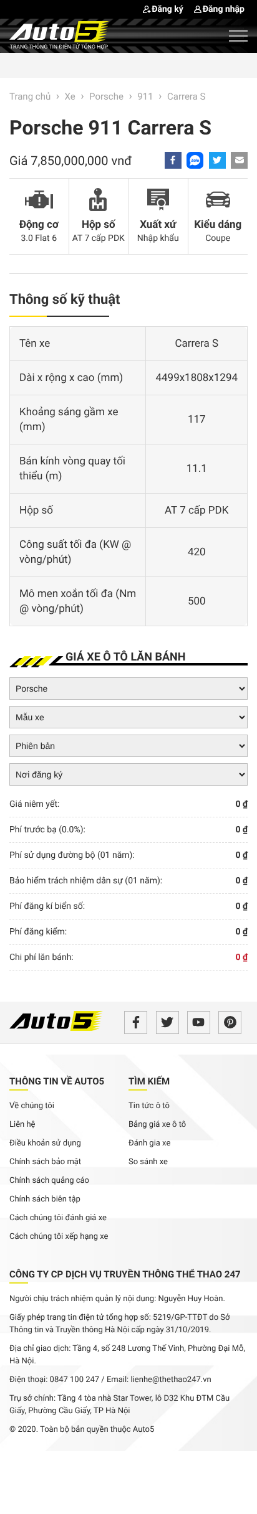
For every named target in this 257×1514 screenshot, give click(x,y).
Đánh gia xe (149, 1143)
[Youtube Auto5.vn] (198, 1022)
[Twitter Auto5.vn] (167, 1022)
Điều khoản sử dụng (45, 1143)
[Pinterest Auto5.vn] (229, 1022)
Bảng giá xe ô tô (157, 1124)
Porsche (106, 96)
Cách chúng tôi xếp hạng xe (59, 1236)
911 (145, 96)
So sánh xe (148, 1162)
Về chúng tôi (31, 1106)
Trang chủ (30, 96)
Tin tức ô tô (149, 1106)
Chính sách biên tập (44, 1199)
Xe (70, 96)
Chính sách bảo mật (45, 1162)
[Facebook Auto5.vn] (135, 1022)
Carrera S (186, 96)
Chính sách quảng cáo (49, 1180)
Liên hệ (22, 1124)
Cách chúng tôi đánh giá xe (58, 1218)
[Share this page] (239, 160)
